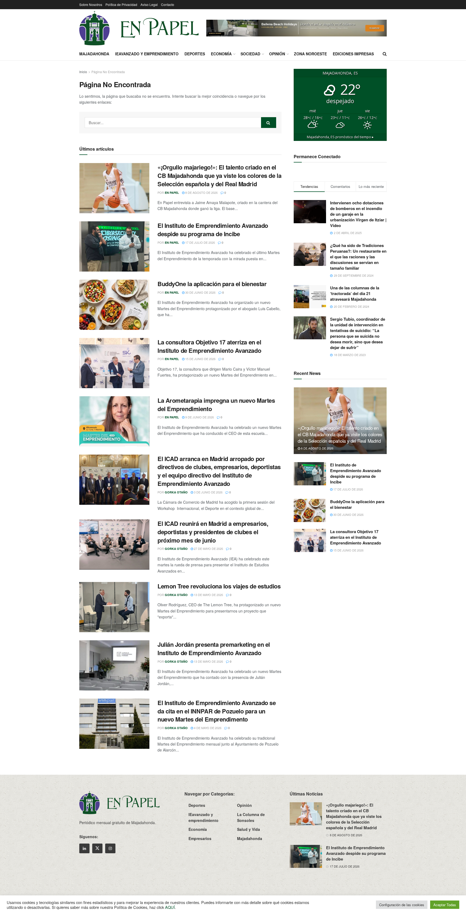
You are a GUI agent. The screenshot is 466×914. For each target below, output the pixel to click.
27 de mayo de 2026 (208, 548)
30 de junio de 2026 (199, 292)
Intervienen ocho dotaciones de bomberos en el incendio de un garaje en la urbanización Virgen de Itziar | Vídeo (358, 214)
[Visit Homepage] (139, 28)
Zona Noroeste (310, 53)
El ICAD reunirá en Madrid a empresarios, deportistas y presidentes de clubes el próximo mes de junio (212, 531)
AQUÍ (170, 907)
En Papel (172, 193)
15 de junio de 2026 (199, 359)
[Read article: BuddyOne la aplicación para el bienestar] (114, 305)
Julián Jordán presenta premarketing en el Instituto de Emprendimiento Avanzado (213, 648)
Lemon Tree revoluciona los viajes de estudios (218, 586)
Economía (221, 53)
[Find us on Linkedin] (84, 848)
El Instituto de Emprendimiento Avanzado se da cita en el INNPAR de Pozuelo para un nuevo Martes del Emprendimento (216, 711)
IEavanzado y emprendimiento (147, 53)
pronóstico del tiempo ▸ (340, 137)
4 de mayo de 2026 (207, 728)
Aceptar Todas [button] (444, 904)
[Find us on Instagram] (110, 848)
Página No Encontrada (108, 71)
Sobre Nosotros (90, 4)
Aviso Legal (149, 4)
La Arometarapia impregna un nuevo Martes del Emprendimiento (216, 404)
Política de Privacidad (121, 4)
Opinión (277, 53)
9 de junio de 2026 (199, 417)
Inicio (83, 71)
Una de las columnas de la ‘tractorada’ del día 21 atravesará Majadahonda (354, 293)
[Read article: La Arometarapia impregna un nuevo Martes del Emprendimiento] (114, 421)
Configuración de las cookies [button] (401, 904)
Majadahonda (94, 53)
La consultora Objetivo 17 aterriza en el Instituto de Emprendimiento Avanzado (209, 346)
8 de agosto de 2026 (201, 192)
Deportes (194, 53)
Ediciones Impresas (353, 53)
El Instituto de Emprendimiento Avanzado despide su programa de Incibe (212, 229)
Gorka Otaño (176, 492)
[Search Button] (385, 53)
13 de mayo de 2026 (208, 595)
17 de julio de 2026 (199, 242)
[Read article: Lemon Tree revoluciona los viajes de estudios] (114, 607)
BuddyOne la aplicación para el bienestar (211, 283)
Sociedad (250, 53)
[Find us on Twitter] (97, 848)
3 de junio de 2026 (207, 492)
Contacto (167, 4)
